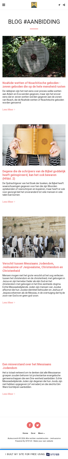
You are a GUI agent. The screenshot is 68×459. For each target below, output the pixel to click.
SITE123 (28, 441)
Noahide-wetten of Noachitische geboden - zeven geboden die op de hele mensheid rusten (33, 84)
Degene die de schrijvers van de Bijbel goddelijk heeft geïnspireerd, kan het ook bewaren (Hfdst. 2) (33, 175)
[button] (3, 5)
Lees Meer (7, 109)
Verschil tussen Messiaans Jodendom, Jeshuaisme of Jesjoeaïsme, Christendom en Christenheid (32, 267)
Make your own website (43, 441)
